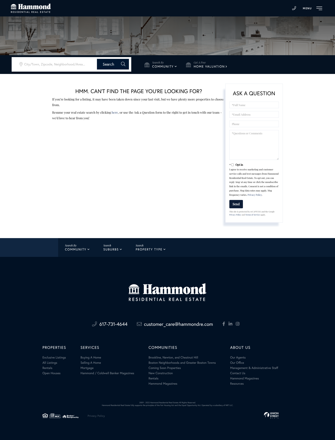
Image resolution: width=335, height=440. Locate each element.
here (115, 113)
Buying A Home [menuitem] (90, 357)
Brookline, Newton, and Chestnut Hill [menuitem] (173, 357)
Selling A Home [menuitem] (90, 363)
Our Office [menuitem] (237, 363)
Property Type (149, 249)
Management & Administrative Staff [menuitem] (254, 368)
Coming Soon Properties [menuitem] (165, 368)
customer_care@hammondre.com (178, 324)
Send (236, 204)
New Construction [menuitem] (161, 373)
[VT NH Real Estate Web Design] (271, 415)
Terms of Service (252, 214)
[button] (113, 64)
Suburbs (111, 249)
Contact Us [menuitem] (237, 373)
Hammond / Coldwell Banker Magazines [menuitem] (107, 373)
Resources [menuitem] (237, 384)
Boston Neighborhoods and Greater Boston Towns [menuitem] (182, 363)
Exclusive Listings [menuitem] (54, 357)
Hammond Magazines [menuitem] (163, 384)
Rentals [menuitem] (47, 368)
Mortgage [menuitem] (86, 368)
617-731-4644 (294, 8)
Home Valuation (209, 66)
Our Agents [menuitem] (238, 357)
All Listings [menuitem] (49, 363)
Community (163, 66)
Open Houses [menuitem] (51, 373)
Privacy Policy (255, 194)
